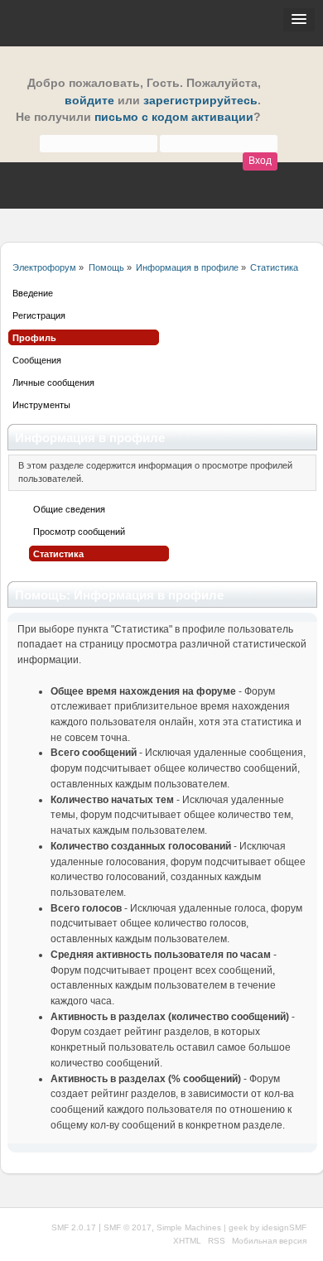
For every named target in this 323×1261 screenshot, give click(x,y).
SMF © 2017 (128, 1227)
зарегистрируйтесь (200, 100)
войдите (89, 100)
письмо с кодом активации (173, 117)
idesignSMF (284, 1227)
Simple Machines (189, 1227)
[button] (299, 19)
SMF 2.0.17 (73, 1227)
